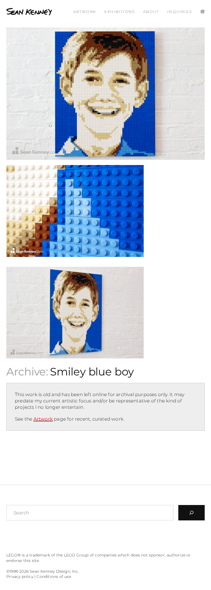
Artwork (43, 419)
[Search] (191, 512)
